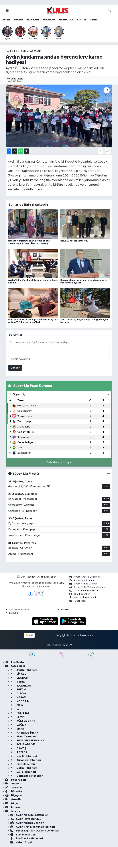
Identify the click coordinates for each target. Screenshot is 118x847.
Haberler (11, 51)
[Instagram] (36, 593)
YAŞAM (21, 697)
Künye (14, 803)
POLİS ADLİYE (25, 744)
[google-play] (73, 621)
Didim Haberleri (26, 768)
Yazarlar (16, 787)
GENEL (93, 19)
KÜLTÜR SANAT (26, 721)
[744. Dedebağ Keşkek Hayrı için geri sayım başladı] (85, 302)
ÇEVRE (20, 717)
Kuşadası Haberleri (28, 760)
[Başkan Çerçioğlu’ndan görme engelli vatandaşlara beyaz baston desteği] (33, 224)
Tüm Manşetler (82, 594)
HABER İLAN (66, 19)
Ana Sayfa (17, 662)
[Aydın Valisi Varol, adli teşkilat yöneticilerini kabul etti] (33, 263)
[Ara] (109, 11)
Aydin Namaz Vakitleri (85, 584)
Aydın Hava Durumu (84, 580)
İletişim (15, 807)
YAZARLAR (49, 19)
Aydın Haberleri (31, 51)
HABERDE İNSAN (27, 732)
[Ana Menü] (7, 10)
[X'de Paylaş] (14, 151)
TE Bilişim (67, 645)
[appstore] (45, 621)
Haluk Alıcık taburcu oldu (74, 241)
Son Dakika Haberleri (85, 597)
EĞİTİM (81, 19)
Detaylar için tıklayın (59, 462)
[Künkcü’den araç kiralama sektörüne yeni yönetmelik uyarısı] (85, 263)
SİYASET (18, 19)
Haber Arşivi (80, 601)
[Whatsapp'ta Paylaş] (20, 151)
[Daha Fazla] (26, 151)
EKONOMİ (33, 19)
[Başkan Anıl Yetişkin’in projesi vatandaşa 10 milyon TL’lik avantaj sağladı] (33, 302)
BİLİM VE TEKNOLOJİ (30, 740)
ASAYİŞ (21, 748)
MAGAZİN (22, 701)
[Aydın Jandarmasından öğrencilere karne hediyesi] (59, 116)
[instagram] (61, 654)
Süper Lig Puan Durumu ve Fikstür (38, 830)
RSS (30, 635)
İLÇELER (21, 752)
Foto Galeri (18, 779)
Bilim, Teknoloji (26, 736)
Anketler (16, 799)
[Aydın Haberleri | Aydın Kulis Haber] (57, 10)
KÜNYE (65, 609)
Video (14, 783)
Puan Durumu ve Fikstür (86, 591)
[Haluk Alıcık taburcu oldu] (85, 224)
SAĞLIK (21, 725)
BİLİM (20, 705)
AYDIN (6, 19)
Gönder (15, 367)
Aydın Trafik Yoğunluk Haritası (89, 587)
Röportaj (16, 791)
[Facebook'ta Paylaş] (9, 151)
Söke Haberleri (26, 772)
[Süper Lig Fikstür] (108, 473)
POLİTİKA (22, 713)
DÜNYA (21, 693)
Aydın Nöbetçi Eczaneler (87, 577)
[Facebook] (30, 593)
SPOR (20, 728)
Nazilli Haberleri (26, 756)
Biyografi (16, 795)
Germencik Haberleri (29, 775)
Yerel (19, 709)
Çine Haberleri (25, 764)
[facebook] (32, 654)
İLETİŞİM (13, 613)
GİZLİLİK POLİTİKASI (19, 609)
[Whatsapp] (41, 593)
